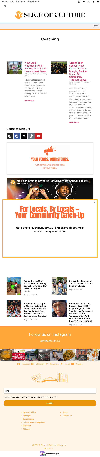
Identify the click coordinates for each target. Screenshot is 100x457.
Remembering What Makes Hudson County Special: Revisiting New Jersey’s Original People (35, 286)
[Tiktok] (31, 136)
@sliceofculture (50, 341)
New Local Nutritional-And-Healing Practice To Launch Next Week (36, 67)
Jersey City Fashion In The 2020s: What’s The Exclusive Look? (80, 283)
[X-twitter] (24, 136)
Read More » (29, 101)
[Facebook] (17, 136)
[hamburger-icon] (96, 26)
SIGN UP (50, 403)
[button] (4, 6)
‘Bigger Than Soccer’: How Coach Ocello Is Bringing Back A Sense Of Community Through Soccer (78, 71)
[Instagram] (10, 136)
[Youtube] (38, 136)
